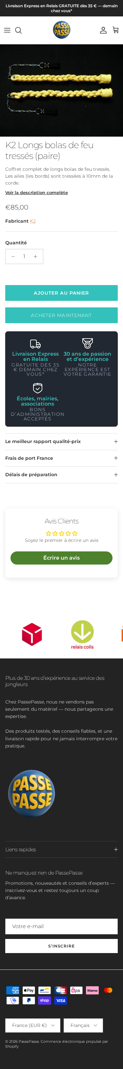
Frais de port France (29, 458)
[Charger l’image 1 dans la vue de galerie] (61, 90)
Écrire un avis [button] (61, 558)
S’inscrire (61, 946)
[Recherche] (21, 30)
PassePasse (29, 1041)
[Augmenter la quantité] (37, 256)
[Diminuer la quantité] (11, 256)
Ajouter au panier (61, 293)
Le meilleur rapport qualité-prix (43, 441)
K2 (33, 221)
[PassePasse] (62, 30)
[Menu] (7, 30)
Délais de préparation (31, 475)
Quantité (16, 243)
